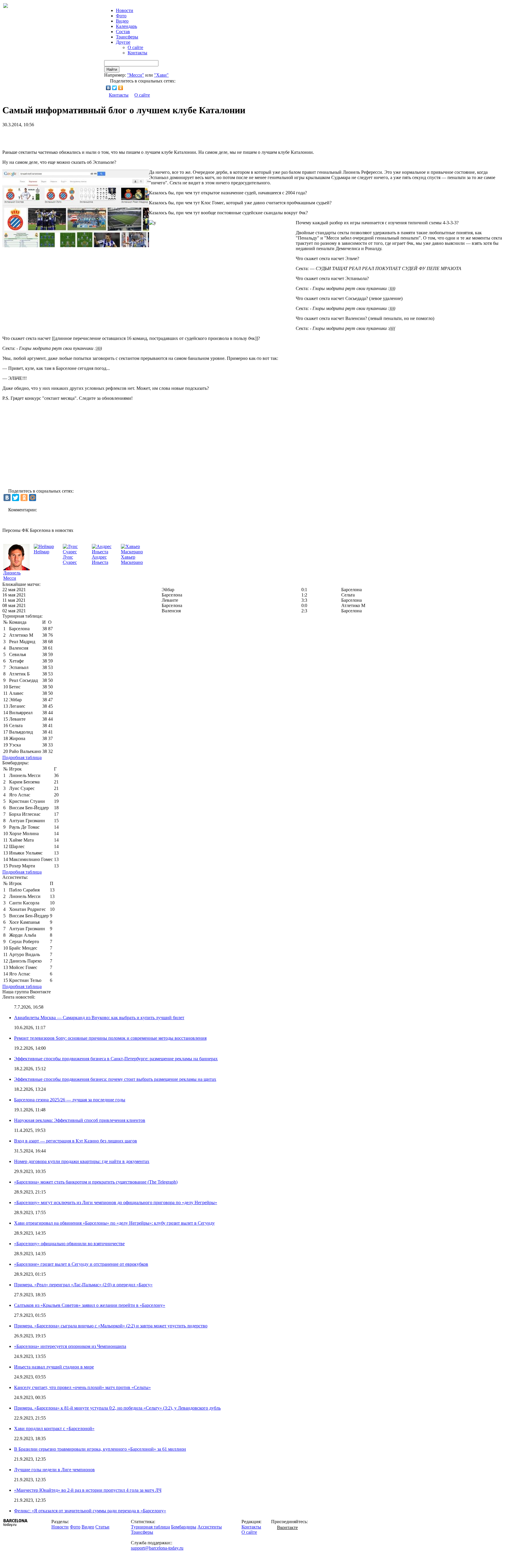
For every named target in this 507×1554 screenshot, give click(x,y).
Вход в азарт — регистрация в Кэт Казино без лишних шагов (75, 1140)
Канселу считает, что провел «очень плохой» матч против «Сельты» (82, 1387)
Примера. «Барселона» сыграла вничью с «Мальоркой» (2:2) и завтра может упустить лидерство (110, 1325)
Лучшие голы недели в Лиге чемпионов (54, 1469)
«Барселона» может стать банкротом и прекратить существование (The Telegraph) (96, 1181)
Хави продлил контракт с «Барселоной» (54, 1428)
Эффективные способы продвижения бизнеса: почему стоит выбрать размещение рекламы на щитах (115, 1079)
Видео (122, 20)
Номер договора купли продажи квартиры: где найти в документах (81, 1161)
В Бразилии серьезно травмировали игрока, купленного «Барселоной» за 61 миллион (100, 1449)
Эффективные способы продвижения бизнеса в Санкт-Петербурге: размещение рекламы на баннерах (116, 1058)
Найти (112, 69)
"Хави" (161, 75)
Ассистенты (209, 1526)
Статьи (102, 1526)
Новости (60, 1526)
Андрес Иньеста (100, 559)
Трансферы (127, 36)
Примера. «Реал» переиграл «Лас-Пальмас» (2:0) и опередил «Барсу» (83, 1284)
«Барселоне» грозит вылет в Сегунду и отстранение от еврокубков (81, 1264)
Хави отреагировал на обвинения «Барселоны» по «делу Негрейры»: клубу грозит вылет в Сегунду (114, 1223)
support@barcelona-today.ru (157, 1547)
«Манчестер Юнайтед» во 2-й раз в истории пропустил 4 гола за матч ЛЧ (87, 1490)
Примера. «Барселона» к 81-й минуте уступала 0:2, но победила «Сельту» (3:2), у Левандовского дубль (117, 1407)
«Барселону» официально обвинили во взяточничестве (69, 1243)
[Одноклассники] (121, 88)
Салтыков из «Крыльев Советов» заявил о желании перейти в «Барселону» (89, 1305)
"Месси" (135, 75)
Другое (123, 42)
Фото (121, 15)
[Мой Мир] (32, 497)
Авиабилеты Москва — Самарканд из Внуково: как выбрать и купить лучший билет (99, 1017)
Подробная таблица (22, 757)
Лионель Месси (12, 575)
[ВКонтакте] (108, 88)
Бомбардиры (183, 1526)
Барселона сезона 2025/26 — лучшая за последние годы (69, 1099)
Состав (123, 31)
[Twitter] (114, 88)
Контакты (137, 52)
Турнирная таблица (150, 1526)
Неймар (41, 551)
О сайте (135, 47)
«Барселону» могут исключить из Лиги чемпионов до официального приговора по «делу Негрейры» (115, 1202)
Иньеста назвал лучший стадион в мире (54, 1366)
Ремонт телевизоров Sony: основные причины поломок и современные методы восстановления (110, 1038)
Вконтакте (287, 1527)
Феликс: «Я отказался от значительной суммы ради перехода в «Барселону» (90, 1510)
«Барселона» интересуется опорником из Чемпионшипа (70, 1346)
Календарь (126, 26)
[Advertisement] (71, 136)
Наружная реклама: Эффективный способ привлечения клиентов (79, 1120)
